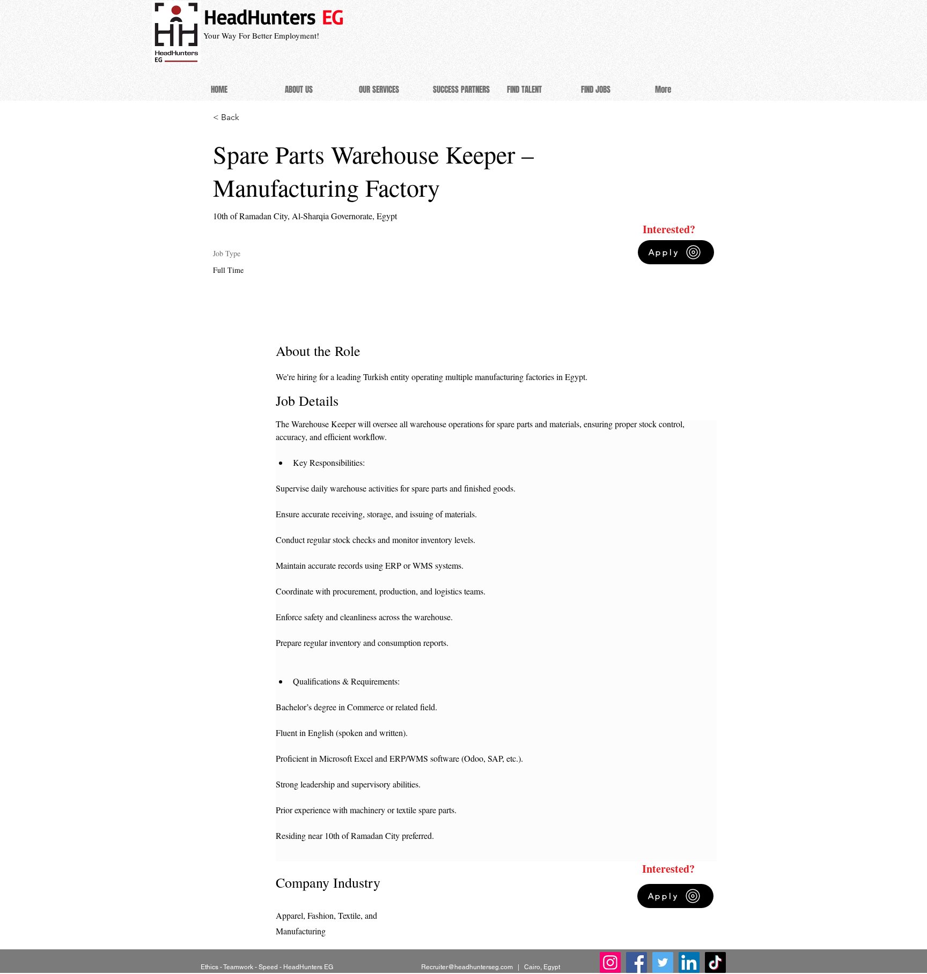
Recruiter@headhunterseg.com (467, 967)
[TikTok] (715, 962)
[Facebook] (636, 962)
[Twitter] (662, 962)
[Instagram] (610, 962)
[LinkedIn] (689, 962)
